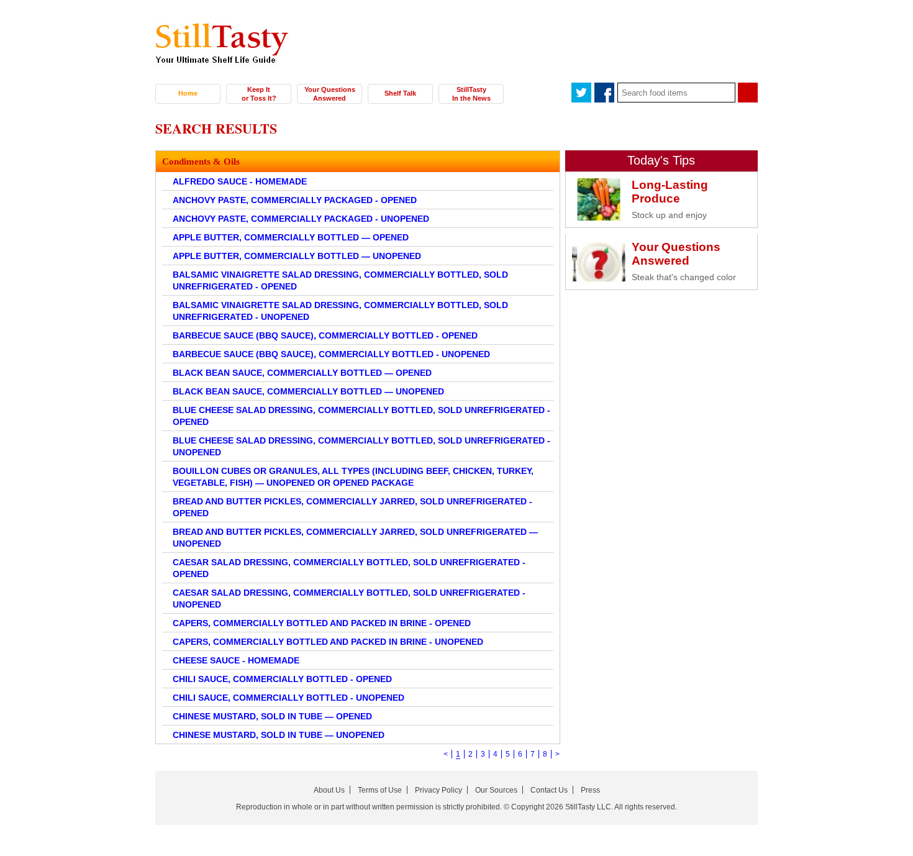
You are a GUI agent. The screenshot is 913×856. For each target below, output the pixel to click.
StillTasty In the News (471, 94)
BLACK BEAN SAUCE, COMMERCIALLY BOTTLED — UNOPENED (308, 391)
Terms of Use (380, 790)
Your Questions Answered (329, 94)
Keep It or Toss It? (259, 94)
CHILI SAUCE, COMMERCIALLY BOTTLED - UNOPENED (288, 698)
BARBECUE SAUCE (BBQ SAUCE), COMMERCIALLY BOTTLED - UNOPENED (331, 354)
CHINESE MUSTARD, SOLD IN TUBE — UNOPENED (278, 735)
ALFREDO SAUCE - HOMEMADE (240, 181)
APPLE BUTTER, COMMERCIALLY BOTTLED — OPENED (291, 237)
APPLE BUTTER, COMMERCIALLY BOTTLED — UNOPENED (297, 256)
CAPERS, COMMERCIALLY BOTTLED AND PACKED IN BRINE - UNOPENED (328, 642)
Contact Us (549, 790)
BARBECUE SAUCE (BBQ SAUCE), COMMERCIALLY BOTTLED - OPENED (325, 335)
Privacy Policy (438, 790)
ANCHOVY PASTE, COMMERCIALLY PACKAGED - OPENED (295, 200)
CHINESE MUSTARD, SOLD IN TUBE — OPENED (272, 716)
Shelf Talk (400, 93)
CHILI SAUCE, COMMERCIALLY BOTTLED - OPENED (282, 679)
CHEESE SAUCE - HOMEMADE (236, 660)
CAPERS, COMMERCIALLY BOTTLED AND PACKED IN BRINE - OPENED (322, 623)
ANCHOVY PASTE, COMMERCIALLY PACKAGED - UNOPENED (301, 219)
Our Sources (496, 790)
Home (188, 93)
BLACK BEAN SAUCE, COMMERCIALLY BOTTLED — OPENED (302, 373)
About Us (329, 790)
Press (590, 790)
